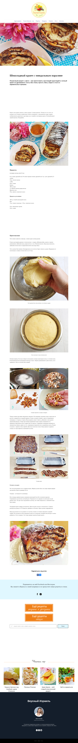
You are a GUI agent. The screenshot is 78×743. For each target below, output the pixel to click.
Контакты (61, 21)
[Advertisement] (39, 10)
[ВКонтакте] (40, 575)
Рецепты (38, 21)
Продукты (44, 21)
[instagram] (40, 594)
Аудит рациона (17, 21)
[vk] (39, 730)
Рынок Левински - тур (28, 21)
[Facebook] (38, 575)
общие (39, 619)
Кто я (56, 21)
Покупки (51, 21)
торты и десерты (39, 609)
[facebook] (37, 594)
